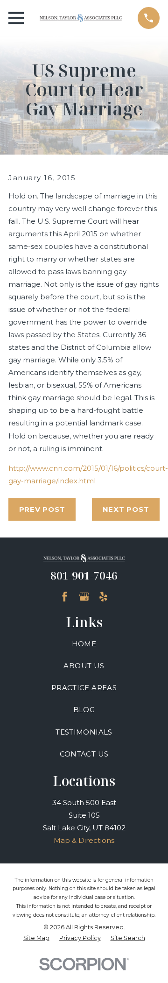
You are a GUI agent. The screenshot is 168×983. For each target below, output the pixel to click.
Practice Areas (84, 687)
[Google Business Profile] (84, 596)
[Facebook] (65, 596)
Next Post (126, 509)
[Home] (81, 18)
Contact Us (84, 754)
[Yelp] (103, 596)
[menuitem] (36, 938)
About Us (83, 665)
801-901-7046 (84, 575)
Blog (84, 709)
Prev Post (42, 509)
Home (84, 643)
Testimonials (84, 732)
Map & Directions (84, 840)
